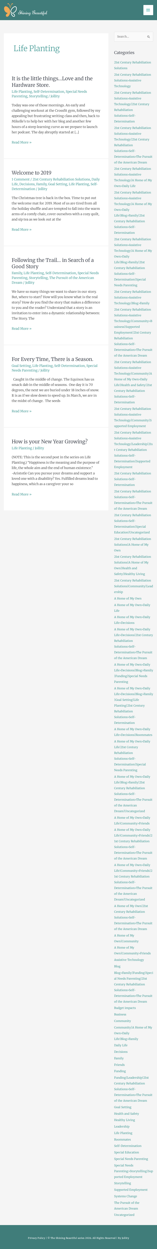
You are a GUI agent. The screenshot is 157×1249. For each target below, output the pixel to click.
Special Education (126, 1152)
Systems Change (125, 1196)
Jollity (125, 1238)
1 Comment (21, 179)
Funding (120, 1071)
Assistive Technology (129, 960)
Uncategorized (124, 1215)
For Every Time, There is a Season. (52, 359)
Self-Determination (49, 91)
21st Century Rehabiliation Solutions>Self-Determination (132, 479)
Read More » (22, 142)
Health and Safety (126, 1113)
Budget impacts (125, 1008)
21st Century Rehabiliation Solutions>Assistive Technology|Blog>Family (132, 297)
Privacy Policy (36, 1238)
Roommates (122, 1139)
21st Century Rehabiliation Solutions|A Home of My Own (132, 544)
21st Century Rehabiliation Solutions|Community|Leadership (133, 586)
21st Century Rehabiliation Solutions (61, 179)
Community (122, 1021)
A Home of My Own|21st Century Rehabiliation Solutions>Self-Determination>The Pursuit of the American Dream (133, 917)
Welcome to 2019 (32, 173)
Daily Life (121, 1045)
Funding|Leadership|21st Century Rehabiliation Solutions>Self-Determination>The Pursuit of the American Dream (133, 1089)
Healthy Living (124, 1120)
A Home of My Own (127, 598)
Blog (117, 966)
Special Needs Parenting (131, 1159)
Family (41, 184)
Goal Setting (57, 184)
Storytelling (38, 96)
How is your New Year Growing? (50, 441)
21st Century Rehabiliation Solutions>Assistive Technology (132, 80)
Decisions (27, 184)
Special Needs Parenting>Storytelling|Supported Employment (133, 1171)
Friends (119, 1065)
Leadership (121, 1126)
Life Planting (22, 91)
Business (120, 1014)
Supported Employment (131, 1190)
